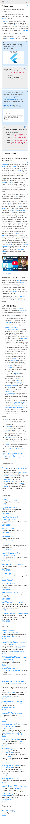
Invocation (18, 713)
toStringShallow (8, 765)
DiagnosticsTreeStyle (10, 726)
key (3, 543)
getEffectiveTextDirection (12, 701)
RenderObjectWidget (9, 455)
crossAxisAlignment (9, 98)
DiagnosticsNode (8, 659)
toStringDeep (7, 748)
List (25, 485)
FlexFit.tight (13, 360)
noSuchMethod (8, 713)
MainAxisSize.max (11, 386)
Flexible (5, 165)
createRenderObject (10, 642)
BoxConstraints (6, 274)
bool (23, 811)
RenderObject (22, 646)
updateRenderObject (10, 786)
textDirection (7, 602)
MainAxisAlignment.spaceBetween (15, 407)
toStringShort (7, 778)
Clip (15, 508)
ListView (25, 30)
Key (11, 468)
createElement (8, 630)
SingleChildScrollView (11, 437)
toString (5, 739)
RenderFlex (13, 644)
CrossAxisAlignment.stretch (13, 329)
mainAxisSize (7, 103)
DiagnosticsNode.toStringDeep (12, 734)
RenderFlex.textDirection (9, 707)
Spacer (7, 445)
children (5, 499)
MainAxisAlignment (21, 468)
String (21, 724)
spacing (5, 583)
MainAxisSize (23, 472)
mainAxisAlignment (20, 402)
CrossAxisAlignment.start (10, 100)
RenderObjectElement (8, 636)
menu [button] (3, 2)
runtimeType (7, 573)
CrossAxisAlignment (10, 476)
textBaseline (7, 592)
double (14, 485)
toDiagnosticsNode (10, 724)
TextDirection (8, 479)
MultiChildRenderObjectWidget (12, 457)
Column (6, 21)
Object (3, 453)
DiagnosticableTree (13, 453)
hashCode (6, 536)
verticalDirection (8, 613)
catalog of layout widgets (15, 448)
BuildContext (23, 642)
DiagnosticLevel (14, 739)
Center (12, 38)
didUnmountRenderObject (13, 681)
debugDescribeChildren (11, 656)
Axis (12, 528)
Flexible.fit (16, 358)
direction (5, 528)
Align (6, 38)
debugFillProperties (10, 668)
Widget (23, 453)
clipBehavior (7, 507)
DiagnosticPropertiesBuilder (12, 670)
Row (20, 33)
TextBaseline (22, 483)
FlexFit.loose (8, 367)
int (13, 536)
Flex (6, 421)
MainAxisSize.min (8, 105)
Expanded (4, 18)
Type (16, 574)
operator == (7, 810)
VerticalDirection (9, 481)
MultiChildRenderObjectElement (12, 633)
